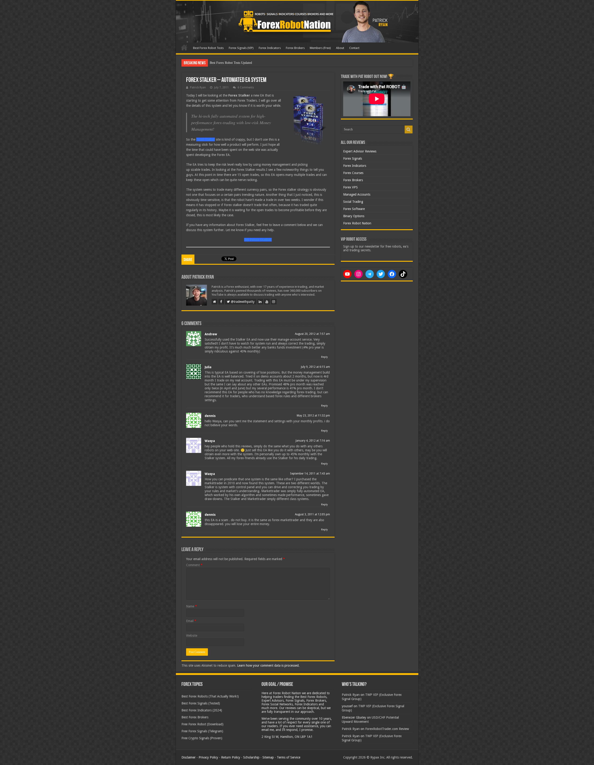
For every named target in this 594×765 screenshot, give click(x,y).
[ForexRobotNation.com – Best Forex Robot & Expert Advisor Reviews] (297, 21)
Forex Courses (353, 173)
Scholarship (251, 757)
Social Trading (353, 201)
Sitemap (268, 757)
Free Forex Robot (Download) (202, 724)
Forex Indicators (270, 48)
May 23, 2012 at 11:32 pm (313, 415)
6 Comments (246, 87)
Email (191, 621)
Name (191, 606)
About (340, 48)
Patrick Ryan (198, 87)
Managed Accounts (356, 194)
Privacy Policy (208, 757)
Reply (324, 356)
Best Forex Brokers (194, 717)
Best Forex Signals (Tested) (200, 703)
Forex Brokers (295, 48)
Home (184, 47)
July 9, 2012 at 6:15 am (315, 366)
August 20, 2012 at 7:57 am (312, 334)
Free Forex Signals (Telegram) (202, 731)
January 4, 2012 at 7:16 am (313, 440)
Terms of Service (288, 757)
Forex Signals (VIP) (241, 48)
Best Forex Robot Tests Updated (231, 63)
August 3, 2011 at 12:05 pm (312, 514)
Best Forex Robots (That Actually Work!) (210, 696)
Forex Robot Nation (357, 223)
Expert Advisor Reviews (359, 151)
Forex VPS (350, 187)
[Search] (409, 129)
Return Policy (230, 757)
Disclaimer (188, 757)
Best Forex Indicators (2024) (201, 710)
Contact (354, 48)
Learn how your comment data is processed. (268, 665)
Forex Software (354, 209)
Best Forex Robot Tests (208, 48)
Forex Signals (352, 158)
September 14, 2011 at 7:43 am (310, 473)
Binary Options (353, 216)
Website (191, 635)
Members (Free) (320, 48)
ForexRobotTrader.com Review (387, 729)
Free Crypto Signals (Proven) (201, 738)
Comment (194, 565)
